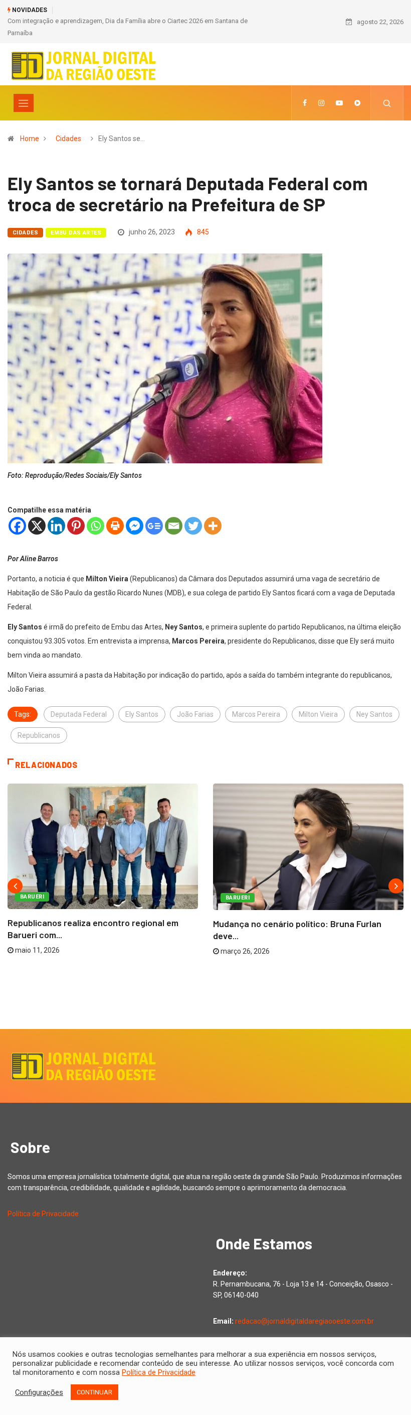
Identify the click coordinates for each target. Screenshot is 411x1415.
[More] (213, 526)
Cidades (68, 139)
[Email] (173, 526)
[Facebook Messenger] (134, 526)
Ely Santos (141, 714)
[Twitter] (193, 526)
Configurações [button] (39, 1392)
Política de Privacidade (43, 1214)
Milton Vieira (318, 714)
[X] (37, 526)
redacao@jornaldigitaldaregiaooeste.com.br (304, 1321)
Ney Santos (374, 714)
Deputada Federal (79, 714)
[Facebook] (17, 526)
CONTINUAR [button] (94, 1392)
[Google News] (154, 526)
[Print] (115, 526)
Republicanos (39, 735)
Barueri (32, 896)
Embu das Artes (76, 232)
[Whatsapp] (95, 526)
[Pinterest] (76, 526)
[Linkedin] (56, 526)
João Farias (195, 714)
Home (29, 139)
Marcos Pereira (256, 714)
